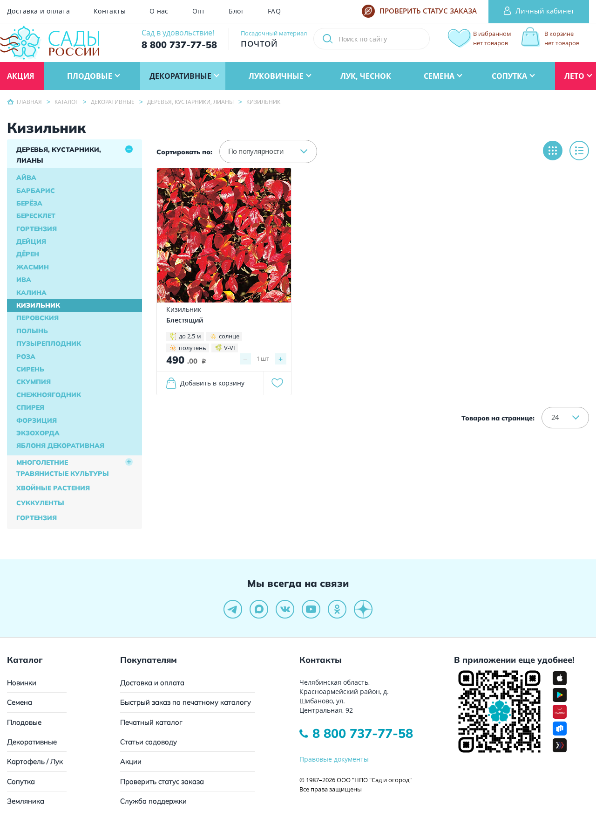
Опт (198, 11)
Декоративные (32, 741)
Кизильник (38, 305)
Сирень (30, 369)
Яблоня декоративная (60, 445)
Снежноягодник (48, 395)
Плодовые (24, 722)
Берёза (29, 203)
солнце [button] (229, 336)
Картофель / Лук (35, 761)
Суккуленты (40, 503)
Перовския (37, 318)
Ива (23, 279)
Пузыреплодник (48, 343)
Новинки (21, 682)
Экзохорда (38, 433)
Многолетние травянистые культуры (62, 468)
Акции (131, 761)
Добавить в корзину (212, 382)
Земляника (25, 801)
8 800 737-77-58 (362, 733)
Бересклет (35, 216)
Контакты (110, 11)
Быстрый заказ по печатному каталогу (185, 702)
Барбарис (35, 190)
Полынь (32, 331)
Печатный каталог (151, 722)
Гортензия (36, 229)
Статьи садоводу (148, 741)
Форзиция (36, 420)
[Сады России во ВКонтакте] (285, 609)
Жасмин (32, 267)
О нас (159, 11)
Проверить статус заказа (162, 781)
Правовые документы (334, 759)
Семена (19, 702)
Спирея (30, 407)
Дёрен (27, 254)
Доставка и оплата (38, 11)
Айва (26, 177)
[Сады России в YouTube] (311, 609)
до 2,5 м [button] (190, 336)
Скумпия (33, 382)
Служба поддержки (153, 801)
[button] (268, 151)
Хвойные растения (53, 488)
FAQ (274, 11)
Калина (31, 293)
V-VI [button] (229, 348)
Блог (236, 11)
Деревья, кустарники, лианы (58, 155)
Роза (25, 356)
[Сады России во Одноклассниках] (337, 609)
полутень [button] (192, 348)
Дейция (31, 241)
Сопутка (21, 781)
